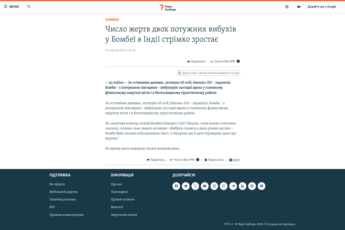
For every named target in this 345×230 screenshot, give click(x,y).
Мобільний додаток (63, 192)
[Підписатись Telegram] (233, 186)
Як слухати (57, 184)
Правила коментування (66, 215)
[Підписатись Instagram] (214, 186)
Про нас (116, 184)
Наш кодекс (119, 192)
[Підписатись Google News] (185, 186)
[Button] (196, 61)
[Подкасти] (287, 7)
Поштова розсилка (63, 199)
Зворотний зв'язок (124, 215)
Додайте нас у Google (322, 6)
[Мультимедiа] (299, 7)
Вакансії (117, 207)
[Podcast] (252, 186)
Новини (112, 20)
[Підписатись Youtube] (204, 186)
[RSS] (242, 186)
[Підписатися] (261, 186)
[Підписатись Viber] (223, 186)
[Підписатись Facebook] (176, 186)
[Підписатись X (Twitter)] (195, 186)
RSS (52, 207)
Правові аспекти (123, 199)
